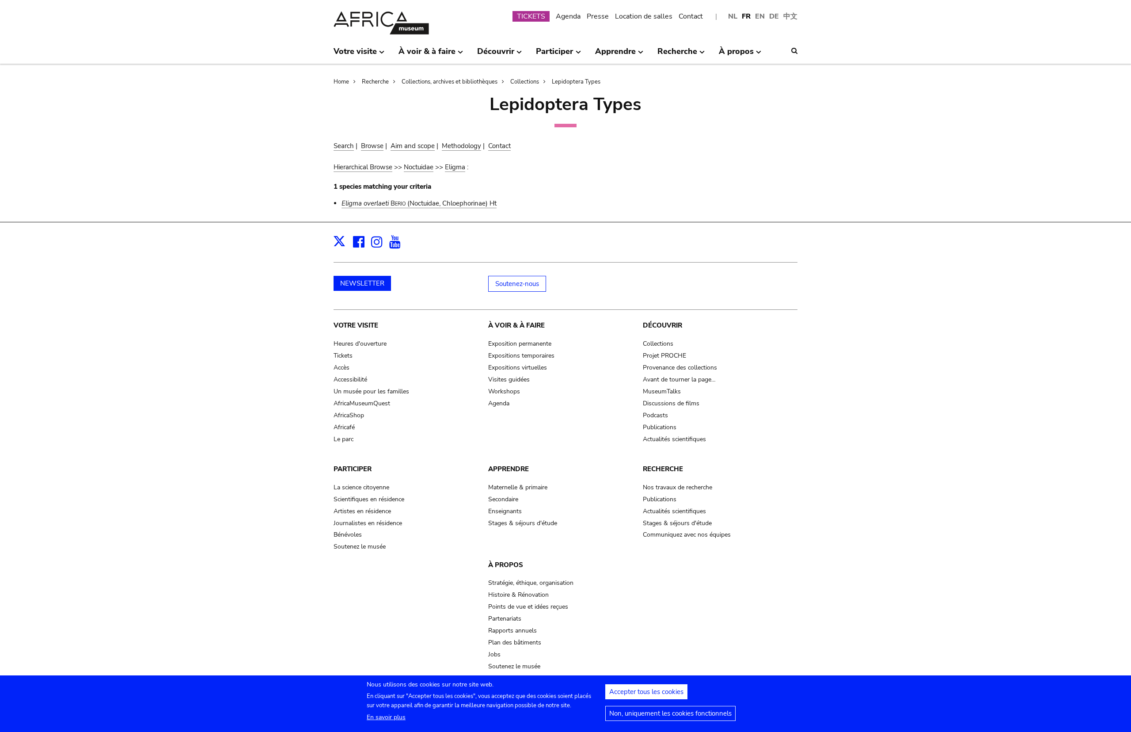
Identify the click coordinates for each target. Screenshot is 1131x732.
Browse (372, 145)
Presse (598, 16)
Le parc (343, 439)
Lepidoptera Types (576, 82)
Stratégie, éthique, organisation (530, 583)
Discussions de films (671, 403)
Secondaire (503, 499)
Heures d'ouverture (360, 343)
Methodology (461, 145)
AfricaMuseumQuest (362, 403)
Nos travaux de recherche (677, 487)
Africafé (344, 427)
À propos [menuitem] (736, 55)
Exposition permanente (519, 343)
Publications (659, 427)
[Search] (794, 50)
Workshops (504, 391)
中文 (790, 16)
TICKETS (531, 16)
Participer (353, 469)
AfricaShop (349, 415)
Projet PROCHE (664, 355)
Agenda (568, 16)
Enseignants (505, 511)
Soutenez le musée (360, 546)
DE (774, 16)
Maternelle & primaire (517, 487)
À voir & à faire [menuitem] (427, 55)
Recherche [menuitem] (677, 55)
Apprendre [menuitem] (615, 55)
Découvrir (662, 325)
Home (341, 82)
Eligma (455, 167)
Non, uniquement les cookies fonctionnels (670, 713)
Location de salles (643, 16)
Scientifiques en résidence (369, 499)
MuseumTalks (662, 391)
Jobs (494, 654)
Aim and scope (413, 145)
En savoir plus (386, 717)
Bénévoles (348, 534)
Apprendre (508, 469)
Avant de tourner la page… (679, 379)
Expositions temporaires (521, 355)
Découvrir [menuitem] (495, 55)
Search (344, 145)
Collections (524, 82)
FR (746, 16)
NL (732, 16)
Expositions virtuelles (517, 367)
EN (760, 16)
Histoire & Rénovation (518, 595)
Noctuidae (418, 167)
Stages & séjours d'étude (522, 523)
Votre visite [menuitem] (355, 55)
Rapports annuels (512, 630)
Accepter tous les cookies (646, 691)
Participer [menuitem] (554, 55)
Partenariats (504, 618)
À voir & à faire (516, 325)
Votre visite (356, 325)
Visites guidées (509, 379)
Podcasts (655, 415)
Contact (691, 16)
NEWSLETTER (362, 283)
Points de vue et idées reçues (528, 606)
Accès (341, 367)
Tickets (343, 355)
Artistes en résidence (362, 511)
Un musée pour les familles (371, 391)
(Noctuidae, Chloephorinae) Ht (419, 203)
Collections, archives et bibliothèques (449, 82)
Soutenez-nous (517, 283)
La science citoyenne (361, 487)
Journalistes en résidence (368, 523)
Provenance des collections (680, 367)
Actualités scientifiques (674, 439)
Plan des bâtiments (514, 642)
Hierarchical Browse (363, 167)
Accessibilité (350, 379)
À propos (505, 564)
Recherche (375, 82)
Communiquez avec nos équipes (687, 534)
